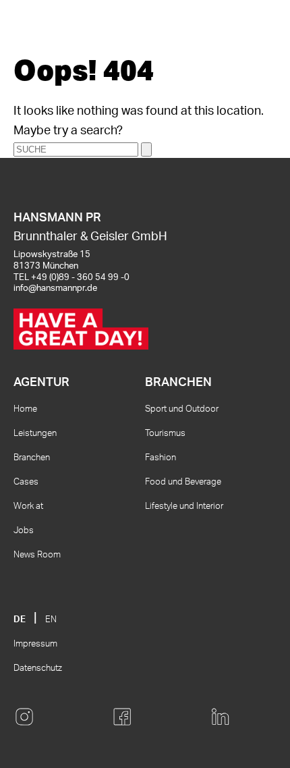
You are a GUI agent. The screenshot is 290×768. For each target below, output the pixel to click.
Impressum (35, 644)
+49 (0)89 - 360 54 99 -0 (80, 277)
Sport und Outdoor (182, 409)
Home (25, 409)
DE (19, 619)
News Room (37, 555)
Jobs (23, 530)
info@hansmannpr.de (55, 288)
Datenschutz (37, 668)
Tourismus (165, 433)
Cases (25, 482)
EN (51, 619)
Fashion (160, 458)
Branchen (31, 458)
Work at (28, 506)
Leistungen (35, 433)
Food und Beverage (183, 482)
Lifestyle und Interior (184, 506)
